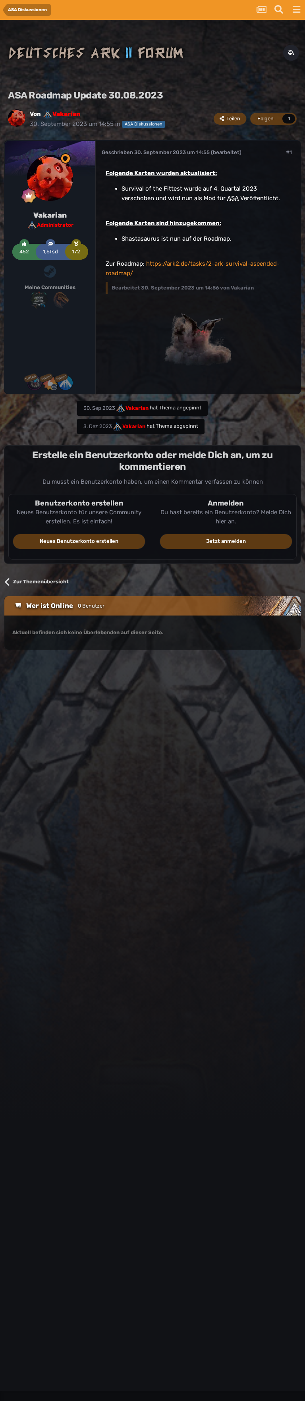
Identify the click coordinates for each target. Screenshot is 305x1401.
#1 (289, 152)
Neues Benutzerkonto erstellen (79, 541)
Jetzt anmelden (226, 541)
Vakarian (50, 215)
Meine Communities (50, 287)
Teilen (232, 119)
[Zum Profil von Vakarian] (16, 118)
